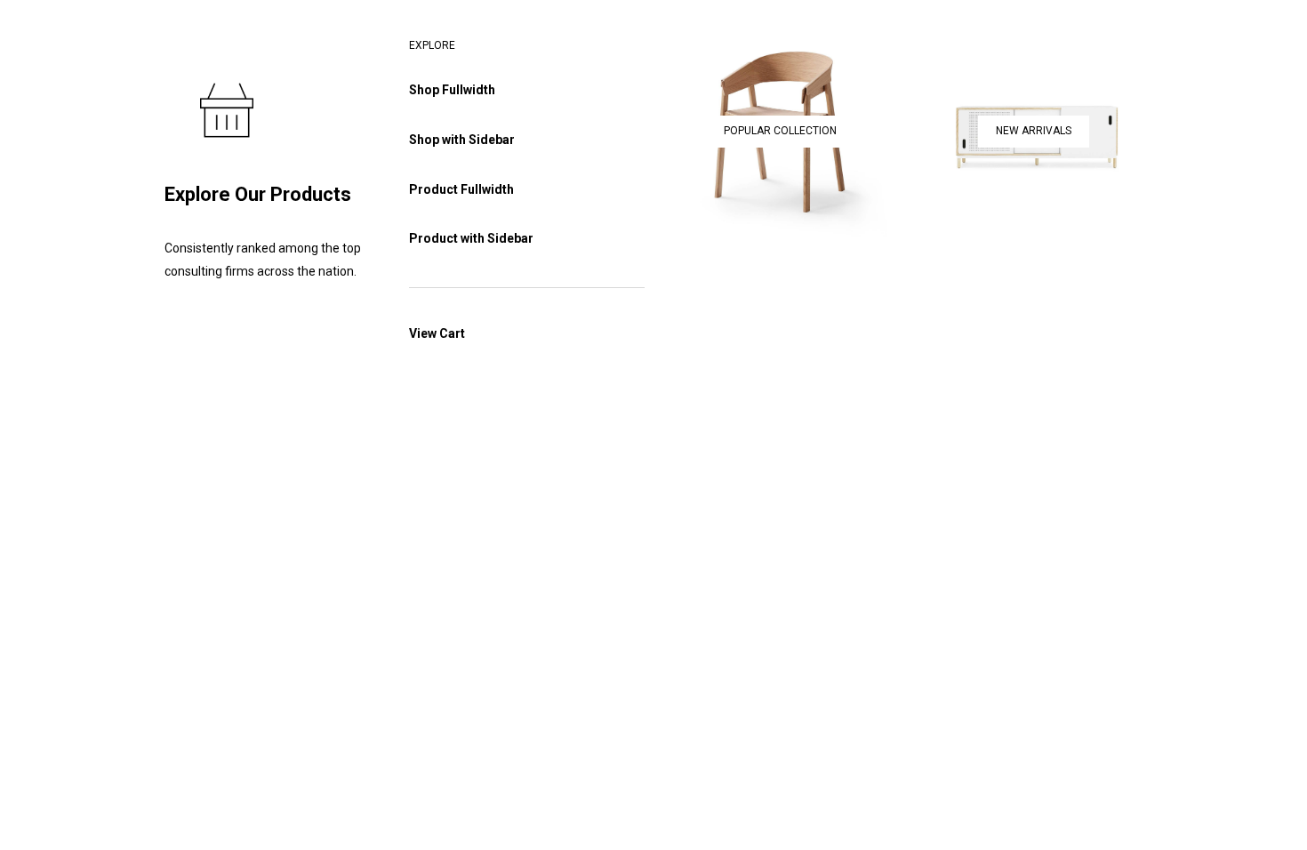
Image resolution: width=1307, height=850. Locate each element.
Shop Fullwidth (452, 90)
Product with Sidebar (471, 238)
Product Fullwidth (461, 189)
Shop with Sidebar (462, 139)
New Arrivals (1033, 130)
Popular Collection (780, 130)
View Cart (437, 333)
